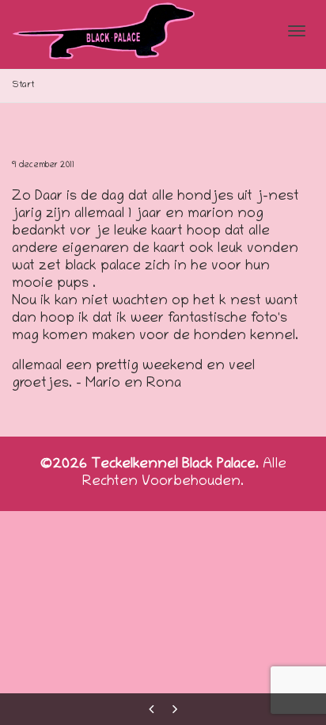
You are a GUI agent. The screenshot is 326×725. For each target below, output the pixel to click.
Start (23, 85)
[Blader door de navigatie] (296, 30)
